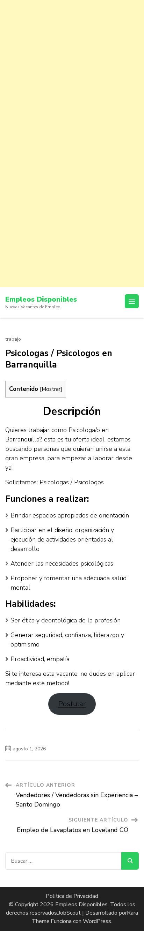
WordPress (97, 921)
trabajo (13, 339)
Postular (72, 704)
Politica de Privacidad (72, 896)
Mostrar (51, 389)
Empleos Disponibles (41, 299)
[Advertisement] (72, 72)
